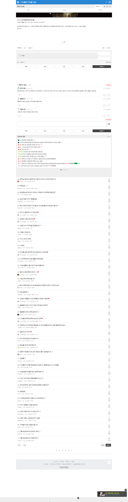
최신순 (29, 85)
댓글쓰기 (102, 66)
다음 (83, 66)
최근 (19, 445)
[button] (62, 169)
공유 (103, 48)
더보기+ (109, 136)
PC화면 (62, 461)
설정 (72, 461)
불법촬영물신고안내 (79, 464)
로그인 (56, 461)
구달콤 (19, 22)
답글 (19, 94)
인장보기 (22, 62)
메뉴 (18, 62)
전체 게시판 (20, 6)
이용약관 (45, 464)
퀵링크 (68, 461)
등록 (109, 124)
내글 (28, 10)
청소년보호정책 (66, 464)
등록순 (25, 85)
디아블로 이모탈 (26, 2)
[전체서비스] (110, 2)
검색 (103, 445)
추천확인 (19, 48)
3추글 (100, 10)
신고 (25, 48)
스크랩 (108, 48)
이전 (64, 66)
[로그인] (106, 2)
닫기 (126, 490)
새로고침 (109, 85)
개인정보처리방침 (55, 464)
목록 (26, 66)
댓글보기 (102, 130)
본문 (45, 66)
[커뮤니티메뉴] (18, 2)
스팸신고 (30, 48)
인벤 (34, 2)
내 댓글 (64, 10)
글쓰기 (110, 6)
